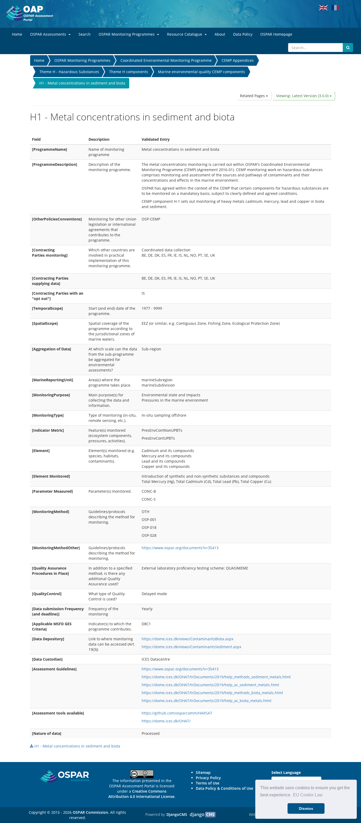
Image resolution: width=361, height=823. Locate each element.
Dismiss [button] (306, 808)
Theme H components (128, 71)
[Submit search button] (348, 47)
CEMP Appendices (238, 60)
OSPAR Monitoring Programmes (82, 60)
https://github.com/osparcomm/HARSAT (177, 713)
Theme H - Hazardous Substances (69, 71)
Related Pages (253, 95)
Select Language (286, 772)
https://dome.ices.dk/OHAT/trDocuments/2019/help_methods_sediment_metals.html (216, 676)
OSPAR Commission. (91, 812)
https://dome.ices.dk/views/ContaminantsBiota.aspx (187, 638)
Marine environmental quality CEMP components (201, 71)
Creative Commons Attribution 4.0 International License (141, 794)
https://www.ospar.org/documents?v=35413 (180, 547)
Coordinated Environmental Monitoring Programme (166, 60)
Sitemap (203, 772)
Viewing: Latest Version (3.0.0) (303, 95)
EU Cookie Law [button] (308, 795)
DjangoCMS (176, 814)
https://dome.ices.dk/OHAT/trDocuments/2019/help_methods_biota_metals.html (212, 692)
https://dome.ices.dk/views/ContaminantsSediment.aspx (191, 646)
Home (39, 60)
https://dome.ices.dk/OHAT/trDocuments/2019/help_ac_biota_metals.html (206, 700)
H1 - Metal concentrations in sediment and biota (76, 746)
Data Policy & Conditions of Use (224, 788)
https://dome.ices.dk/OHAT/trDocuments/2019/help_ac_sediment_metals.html (210, 684)
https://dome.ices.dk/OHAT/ (166, 720)
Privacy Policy (208, 777)
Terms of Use (207, 783)
